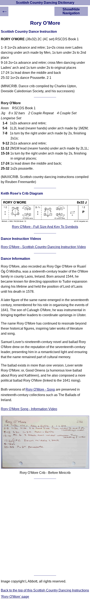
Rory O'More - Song (40, 389)
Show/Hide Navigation (71, 11)
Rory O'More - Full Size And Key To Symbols (45, 227)
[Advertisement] (45, 527)
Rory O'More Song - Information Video (29, 409)
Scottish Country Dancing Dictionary (45, 2)
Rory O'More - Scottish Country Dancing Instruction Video (43, 247)
